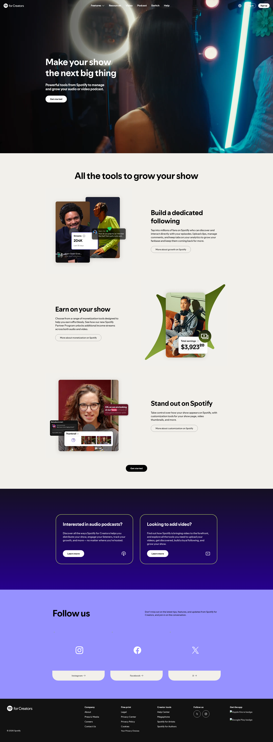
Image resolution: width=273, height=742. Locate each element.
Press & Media (92, 716)
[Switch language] (239, 5)
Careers (89, 721)
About (88, 711)
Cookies (125, 726)
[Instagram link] (205, 713)
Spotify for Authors (166, 726)
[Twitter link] (197, 713)
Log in (251, 5)
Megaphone (163, 716)
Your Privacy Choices (130, 731)
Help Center (163, 711)
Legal (124, 711)
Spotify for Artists (166, 721)
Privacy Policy (128, 721)
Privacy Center (128, 716)
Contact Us (90, 726)
